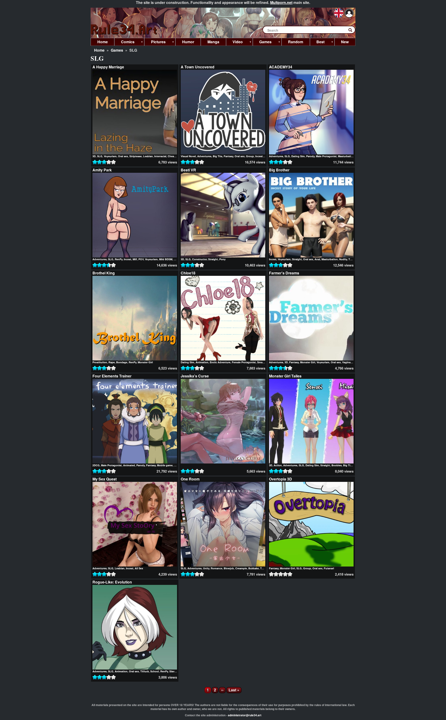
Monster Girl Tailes (285, 376)
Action (278, 465)
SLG (99, 156)
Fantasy (228, 156)
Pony (222, 259)
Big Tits (217, 156)
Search (352, 31)
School (154, 671)
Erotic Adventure (220, 362)
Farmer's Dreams (284, 273)
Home (99, 50)
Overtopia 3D (280, 479)
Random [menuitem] (295, 41)
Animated (129, 465)
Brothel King (103, 273)
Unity (206, 568)
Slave (172, 671)
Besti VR (188, 170)
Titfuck (144, 671)
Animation (202, 362)
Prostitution (99, 362)
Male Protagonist (326, 156)
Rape (111, 362)
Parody (310, 156)
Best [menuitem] (317, 42)
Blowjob (229, 568)
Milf (135, 259)
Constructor (199, 259)
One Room (190, 479)
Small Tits (263, 362)
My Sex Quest (104, 479)
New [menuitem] (345, 41)
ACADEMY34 (280, 67)
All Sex (139, 568)
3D (94, 156)
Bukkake (253, 568)
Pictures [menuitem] (155, 42)
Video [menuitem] (234, 42)
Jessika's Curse (195, 376)
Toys (263, 568)
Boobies (336, 465)
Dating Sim (298, 156)
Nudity (343, 259)
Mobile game (165, 465)
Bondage (121, 362)
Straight (213, 259)
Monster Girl (145, 362)
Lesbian (148, 156)
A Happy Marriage (108, 67)
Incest (259, 156)
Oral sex (123, 156)
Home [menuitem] (102, 41)
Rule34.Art (124, 30)
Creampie (241, 568)
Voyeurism (110, 156)
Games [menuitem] (262, 42)
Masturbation (346, 156)
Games (117, 50)
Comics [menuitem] (124, 42)
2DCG (96, 465)
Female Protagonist (244, 362)
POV (141, 259)
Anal (317, 259)
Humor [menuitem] (188, 41)
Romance (216, 568)
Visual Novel (188, 156)
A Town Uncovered (197, 67)
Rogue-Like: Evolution (112, 582)
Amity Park (102, 170)
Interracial (160, 156)
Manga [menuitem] (213, 41)
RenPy (118, 259)
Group (250, 156)
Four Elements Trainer (111, 376)
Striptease (135, 156)
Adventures (204, 156)
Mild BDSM (165, 259)
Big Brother (279, 170)
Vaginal (346, 362)
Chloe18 (188, 273)
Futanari (329, 568)
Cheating (173, 156)
